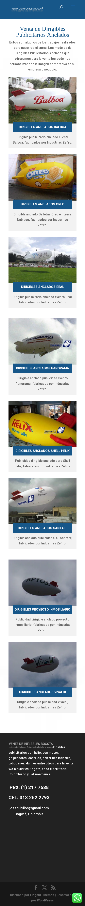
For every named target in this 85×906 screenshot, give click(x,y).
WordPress (45, 900)
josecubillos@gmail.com (29, 808)
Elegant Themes (42, 895)
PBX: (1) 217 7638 (29, 787)
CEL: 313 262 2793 (29, 797)
